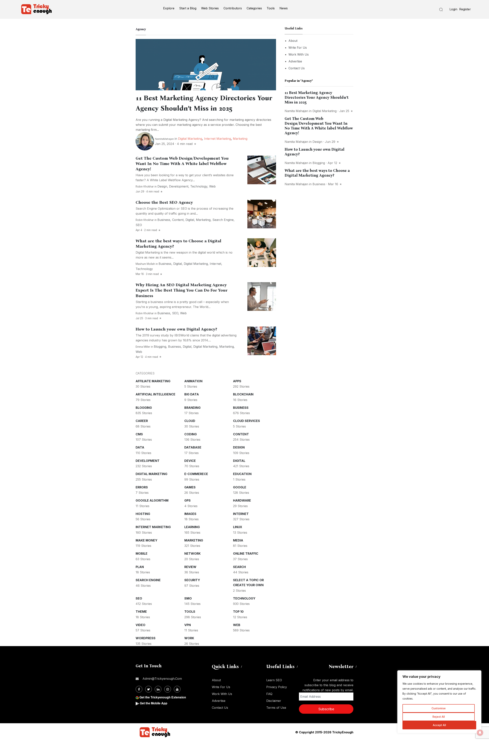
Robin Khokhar (145, 186)
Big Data (191, 394)
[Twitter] (148, 689)
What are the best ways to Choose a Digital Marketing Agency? (317, 173)
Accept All (439, 725)
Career (142, 421)
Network (192, 553)
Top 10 (238, 611)
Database (192, 447)
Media (238, 540)
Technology (198, 186)
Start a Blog (187, 8)
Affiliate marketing (153, 381)
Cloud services (246, 421)
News (283, 8)
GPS (187, 500)
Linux (237, 527)
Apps (237, 381)
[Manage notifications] (480, 733)
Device (190, 461)
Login (453, 9)
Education (242, 474)
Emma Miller (143, 346)
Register (465, 9)
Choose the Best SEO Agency (164, 202)
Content (178, 220)
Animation (193, 381)
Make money (146, 540)
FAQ (269, 694)
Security (192, 580)
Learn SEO (274, 680)
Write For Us (297, 47)
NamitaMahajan (164, 138)
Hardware (242, 500)
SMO (188, 598)
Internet (215, 264)
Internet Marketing (217, 139)
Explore (168, 8)
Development (178, 186)
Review (190, 567)
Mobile (141, 553)
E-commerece (196, 474)
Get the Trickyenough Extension (162, 697)
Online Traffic (245, 553)
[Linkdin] (158, 689)
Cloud (189, 421)
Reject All (438, 716)
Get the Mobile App (153, 703)
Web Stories (210, 8)
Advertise (295, 61)
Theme (141, 611)
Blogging (160, 346)
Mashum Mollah (145, 263)
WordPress (145, 638)
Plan (140, 567)
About (292, 41)
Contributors (232, 8)
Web (212, 186)
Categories (254, 8)
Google (239, 487)
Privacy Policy (276, 687)
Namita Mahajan (296, 111)
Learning (192, 527)
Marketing (240, 139)
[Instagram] (167, 689)
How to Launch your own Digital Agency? (176, 329)
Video (140, 625)
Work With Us (298, 54)
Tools (271, 8)
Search (239, 567)
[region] (439, 701)
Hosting (143, 514)
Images (190, 514)
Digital (189, 220)
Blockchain (243, 394)
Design (162, 186)
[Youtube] (177, 689)
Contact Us (296, 68)
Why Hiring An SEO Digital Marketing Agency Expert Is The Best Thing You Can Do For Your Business (181, 290)
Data (140, 447)
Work (189, 638)
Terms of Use (276, 707)
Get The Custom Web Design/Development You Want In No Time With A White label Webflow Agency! (182, 163)
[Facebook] (139, 689)
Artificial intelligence (155, 394)
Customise (439, 708)
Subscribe (326, 709)
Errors (142, 487)
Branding (192, 408)
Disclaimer (273, 701)
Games (190, 487)
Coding (190, 434)
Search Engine (223, 220)
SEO (139, 225)
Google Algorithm (152, 500)
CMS (139, 434)
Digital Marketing (190, 139)
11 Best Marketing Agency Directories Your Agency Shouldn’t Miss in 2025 (317, 97)
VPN (187, 625)
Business (163, 220)
